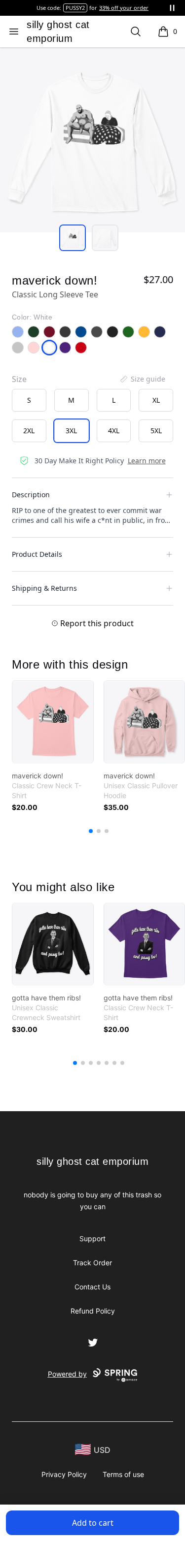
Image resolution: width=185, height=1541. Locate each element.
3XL (71, 430)
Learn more (147, 460)
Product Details (37, 554)
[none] (142, 379)
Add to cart (92, 1522)
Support (92, 1238)
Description (31, 494)
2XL (29, 430)
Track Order (92, 1262)
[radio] (29, 400)
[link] (52, 722)
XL (156, 400)
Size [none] (19, 379)
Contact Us (92, 1287)
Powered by (67, 1374)
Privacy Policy (64, 1474)
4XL (113, 430)
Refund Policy (93, 1311)
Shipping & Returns (44, 588)
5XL (156, 430)
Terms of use (123, 1474)
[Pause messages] (172, 8)
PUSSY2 (75, 7)
